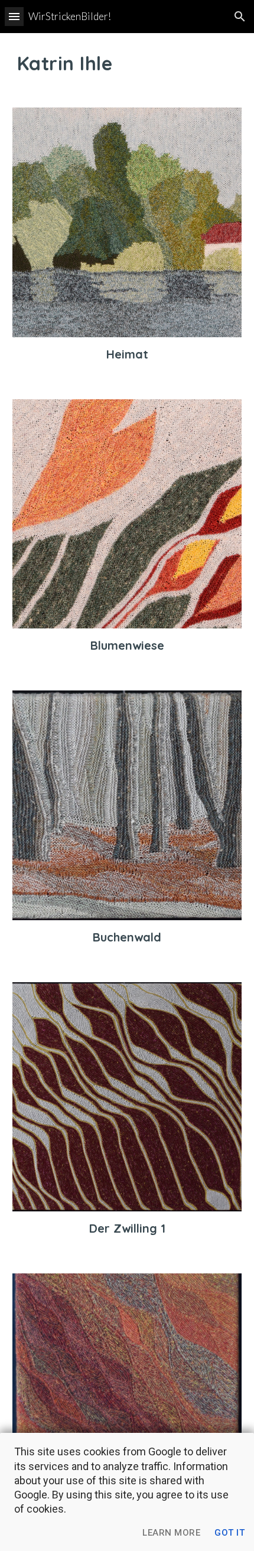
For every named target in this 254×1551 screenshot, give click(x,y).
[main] (127, 63)
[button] (14, 16)
